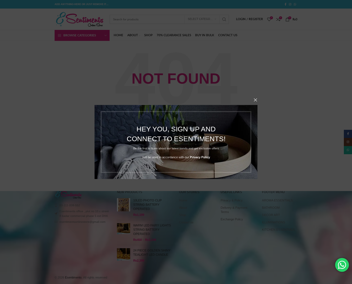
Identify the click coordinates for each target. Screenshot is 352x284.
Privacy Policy (200, 157)
